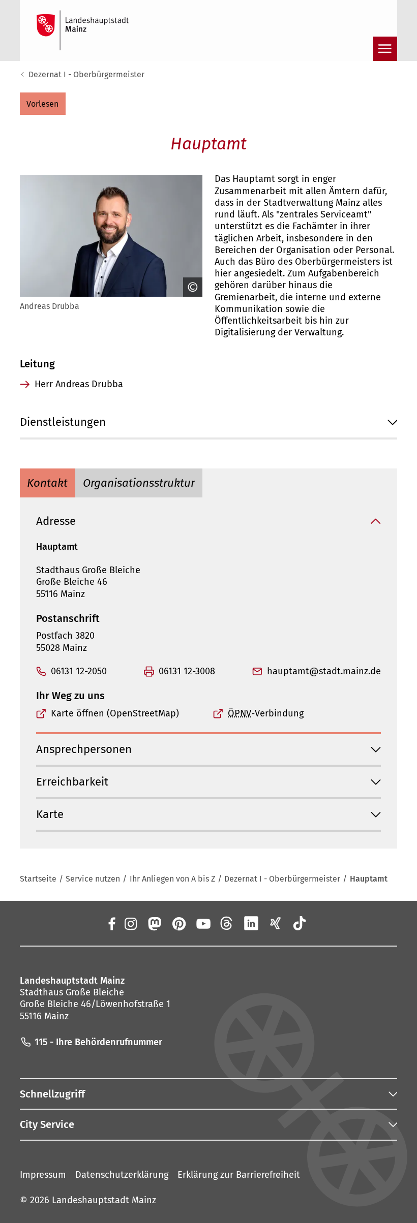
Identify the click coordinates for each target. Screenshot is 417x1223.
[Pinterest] (178, 923)
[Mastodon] (154, 923)
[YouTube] (203, 923)
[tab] (48, 482)
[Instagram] (130, 923)
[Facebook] (111, 923)
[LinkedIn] (251, 923)
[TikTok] (299, 923)
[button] (43, 103)
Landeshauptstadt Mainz (104, 1200)
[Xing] (275, 923)
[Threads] (227, 923)
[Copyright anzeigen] (190, 287)
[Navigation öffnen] (385, 49)
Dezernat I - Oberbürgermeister (86, 74)
